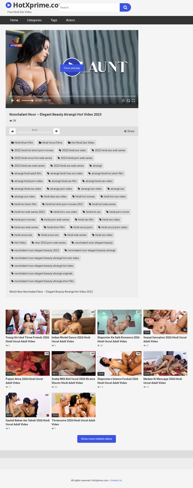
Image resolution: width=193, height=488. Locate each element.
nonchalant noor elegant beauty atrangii (91, 250)
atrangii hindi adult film (27, 173)
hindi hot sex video (114, 196)
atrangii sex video (91, 188)
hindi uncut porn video (114, 227)
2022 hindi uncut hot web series (33, 158)
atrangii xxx (117, 188)
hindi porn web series (56, 219)
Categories (34, 20)
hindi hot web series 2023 (29, 211)
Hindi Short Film (23, 142)
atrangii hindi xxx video (27, 188)
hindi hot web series (104, 204)
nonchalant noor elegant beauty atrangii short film (44, 281)
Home (14, 20)
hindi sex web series (26, 227)
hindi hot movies (85, 196)
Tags (54, 20)
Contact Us (116, 480)
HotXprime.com (38, 5)
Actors (70, 20)
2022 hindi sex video (74, 150)
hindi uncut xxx (50, 234)
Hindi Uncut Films (52, 142)
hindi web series (77, 234)
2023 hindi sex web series (29, 165)
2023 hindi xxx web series (68, 165)
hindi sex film (86, 219)
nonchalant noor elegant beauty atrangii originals (43, 273)
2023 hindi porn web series (76, 158)
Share (131, 131)
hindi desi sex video (55, 196)
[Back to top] (180, 476)
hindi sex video (111, 219)
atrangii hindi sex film (64, 181)
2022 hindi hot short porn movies (33, 150)
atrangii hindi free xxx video (66, 173)
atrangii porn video (61, 188)
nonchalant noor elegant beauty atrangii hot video (44, 265)
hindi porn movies (24, 219)
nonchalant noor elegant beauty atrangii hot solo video (46, 258)
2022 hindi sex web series (109, 150)
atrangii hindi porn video (28, 181)
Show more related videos (96, 438)
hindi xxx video (104, 234)
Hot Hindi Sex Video (82, 142)
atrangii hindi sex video (99, 181)
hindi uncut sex (23, 234)
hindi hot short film (25, 204)
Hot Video (20, 242)
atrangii (97, 165)
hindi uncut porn (83, 227)
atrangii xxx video (24, 196)
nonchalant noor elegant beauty (93, 242)
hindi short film (56, 227)
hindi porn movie (119, 211)
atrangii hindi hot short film (107, 173)
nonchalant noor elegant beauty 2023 (36, 250)
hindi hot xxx (93, 211)
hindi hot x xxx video (65, 211)
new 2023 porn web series (50, 242)
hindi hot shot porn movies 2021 (64, 204)
